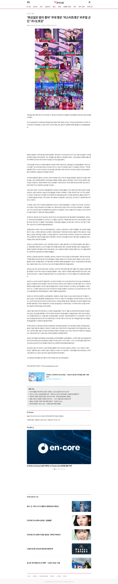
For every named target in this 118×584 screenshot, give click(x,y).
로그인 (29, 576)
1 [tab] (53, 469)
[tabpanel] (59, 449)
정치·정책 (82, 7)
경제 (59, 7)
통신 (54, 7)
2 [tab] (54, 469)
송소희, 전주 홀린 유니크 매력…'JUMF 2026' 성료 (43, 563)
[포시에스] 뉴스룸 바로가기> (53, 379)
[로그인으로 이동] (89, 2)
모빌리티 (47, 7)
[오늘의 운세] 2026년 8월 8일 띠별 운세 (40, 549)
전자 (41, 7)
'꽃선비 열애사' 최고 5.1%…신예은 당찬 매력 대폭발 (45, 404)
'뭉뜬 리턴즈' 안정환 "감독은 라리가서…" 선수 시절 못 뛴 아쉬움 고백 (50, 399)
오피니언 (90, 7)
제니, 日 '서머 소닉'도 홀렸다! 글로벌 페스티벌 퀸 (43, 506)
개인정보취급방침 (43, 576)
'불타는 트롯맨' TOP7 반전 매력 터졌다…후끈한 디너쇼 (45, 401)
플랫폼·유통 (67, 7)
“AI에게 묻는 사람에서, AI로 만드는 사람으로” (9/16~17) (43, 420)
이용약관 (35, 576)
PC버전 (65, 576)
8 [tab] (64, 469)
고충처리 (52, 576)
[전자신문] (59, 2)
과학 (74, 7)
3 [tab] (56, 469)
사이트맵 (59, 576)
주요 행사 (30, 427)
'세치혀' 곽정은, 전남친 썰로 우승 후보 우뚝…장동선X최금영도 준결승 (50, 396)
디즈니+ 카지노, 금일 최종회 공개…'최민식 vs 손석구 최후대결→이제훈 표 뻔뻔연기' (54, 394)
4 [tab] (58, 469)
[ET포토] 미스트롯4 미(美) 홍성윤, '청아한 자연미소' (44, 535)
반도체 (35, 7)
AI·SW (29, 7)
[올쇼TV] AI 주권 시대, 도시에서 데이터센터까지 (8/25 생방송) (45, 416)
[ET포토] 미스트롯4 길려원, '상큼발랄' (39, 521)
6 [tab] (61, 469)
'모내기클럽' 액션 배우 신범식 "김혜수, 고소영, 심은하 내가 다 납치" (49, 392)
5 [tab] (59, 469)
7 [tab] (63, 469)
